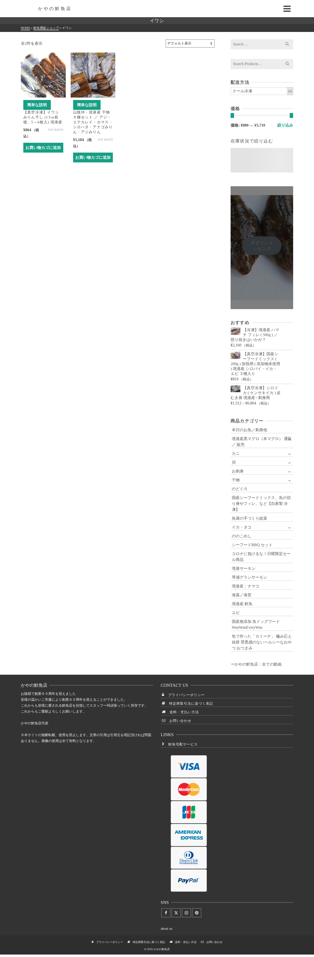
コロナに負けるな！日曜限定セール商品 (261, 557)
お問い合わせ (178, 721)
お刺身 (238, 471)
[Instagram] (186, 912)
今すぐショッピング (262, 245)
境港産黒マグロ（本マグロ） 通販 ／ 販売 (262, 442)
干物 (236, 480)
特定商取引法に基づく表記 (189, 703)
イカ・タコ (241, 527)
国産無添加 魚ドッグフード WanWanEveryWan (256, 624)
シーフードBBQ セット (252, 545)
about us (166, 928)
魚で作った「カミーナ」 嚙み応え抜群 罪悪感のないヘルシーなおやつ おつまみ (262, 642)
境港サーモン (243, 568)
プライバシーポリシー (184, 695)
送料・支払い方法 (182, 712)
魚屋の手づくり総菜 (249, 518)
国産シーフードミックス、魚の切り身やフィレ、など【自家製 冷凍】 (261, 504)
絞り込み (285, 125)
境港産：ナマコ (245, 586)
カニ (236, 453)
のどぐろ (240, 489)
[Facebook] (165, 912)
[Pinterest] (196, 912)
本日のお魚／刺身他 (249, 430)
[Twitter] (176, 912)
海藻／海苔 (241, 595)
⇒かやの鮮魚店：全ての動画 (256, 664)
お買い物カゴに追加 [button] (43, 147)
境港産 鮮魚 (242, 604)
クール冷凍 (242, 91)
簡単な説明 (37, 105)
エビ (236, 613)
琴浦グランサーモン (249, 577)
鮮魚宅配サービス (181, 744)
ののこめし (241, 536)
